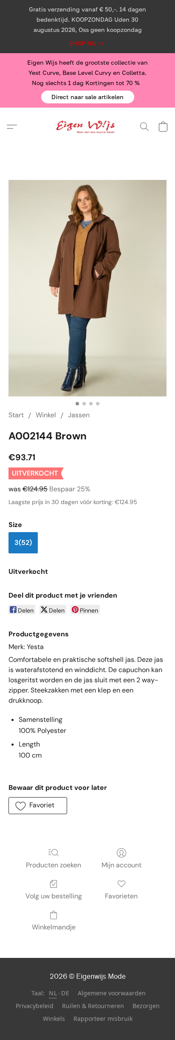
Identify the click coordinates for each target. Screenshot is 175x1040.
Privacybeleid (35, 1006)
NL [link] (53, 993)
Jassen (79, 414)
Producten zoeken (53, 864)
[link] (88, 43)
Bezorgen (146, 1006)
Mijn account (121, 864)
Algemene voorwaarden (112, 993)
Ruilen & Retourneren (93, 1006)
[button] (87, 97)
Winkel (46, 414)
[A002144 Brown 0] (87, 288)
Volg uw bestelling (53, 896)
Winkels (54, 1018)
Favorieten (121, 896)
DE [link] (65, 993)
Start (16, 414)
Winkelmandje (54, 927)
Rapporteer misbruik (103, 1018)
